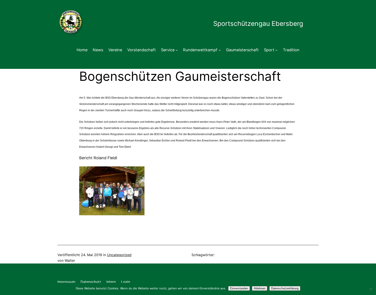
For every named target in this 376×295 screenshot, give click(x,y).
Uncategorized (119, 255)
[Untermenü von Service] (177, 50)
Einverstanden (239, 288)
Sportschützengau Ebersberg (258, 23)
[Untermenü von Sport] (276, 50)
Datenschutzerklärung (285, 288)
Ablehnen (259, 288)
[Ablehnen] (370, 289)
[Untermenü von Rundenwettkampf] (219, 50)
